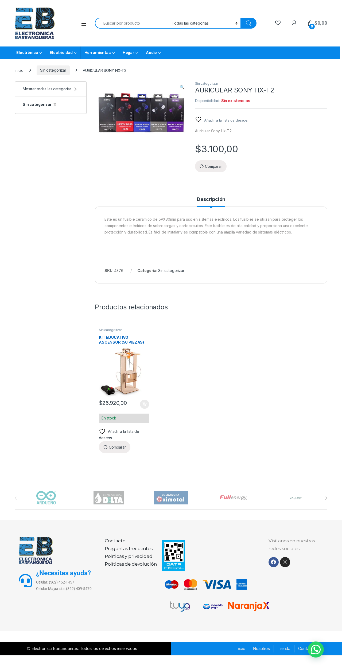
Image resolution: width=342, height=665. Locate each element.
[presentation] (326, 498)
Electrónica (27, 52)
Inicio (19, 70)
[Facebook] (274, 562)
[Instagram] (285, 562)
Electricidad (61, 52)
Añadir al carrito (143, 404)
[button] (182, 87)
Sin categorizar (53, 70)
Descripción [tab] (211, 199)
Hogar (128, 52)
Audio (151, 52)
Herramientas (97, 52)
